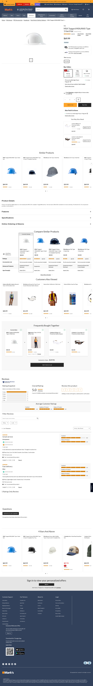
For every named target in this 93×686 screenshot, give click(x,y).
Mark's (21, 605)
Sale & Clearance (62, 15)
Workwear (31, 15)
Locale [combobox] (12, 422)
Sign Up (9, 633)
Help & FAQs (4, 610)
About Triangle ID (41, 608)
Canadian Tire (22, 600)
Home (3, 20)
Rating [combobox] (4, 422)
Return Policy (58, 613)
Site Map (57, 605)
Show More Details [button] (46, 274)
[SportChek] (26, 4)
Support (66, 4)
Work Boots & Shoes (41, 15)
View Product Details (81, 34)
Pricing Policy (58, 610)
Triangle (21, 608)
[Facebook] (3, 664)
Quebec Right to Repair (59, 616)
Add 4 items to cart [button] (47, 365)
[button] (66, 9)
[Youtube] (12, 664)
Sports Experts (23, 616)
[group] (68, 565)
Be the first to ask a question (11, 513)
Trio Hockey (22, 618)
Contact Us (4, 618)
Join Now (58, 587)
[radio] (66, 61)
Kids (24, 15)
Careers (39, 605)
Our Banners (22, 621)
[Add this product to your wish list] (78, 100)
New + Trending (72, 15)
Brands (80, 15)
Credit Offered (49, 4)
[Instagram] (9, 664)
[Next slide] (90, 1)
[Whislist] (83, 9)
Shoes (18, 15)
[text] (11, 187)
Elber (3, 469)
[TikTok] (15, 664)
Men (12, 15)
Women (5, 15)
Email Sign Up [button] (58, 4)
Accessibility (57, 608)
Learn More (63, 1)
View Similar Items (88, 34)
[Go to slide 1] (31, 60)
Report (20, 460)
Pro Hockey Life (23, 613)
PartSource (22, 610)
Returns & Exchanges (6, 608)
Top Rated (66, 42)
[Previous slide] (2, 1)
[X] (6, 664)
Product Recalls (5, 621)
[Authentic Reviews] (8, 382)
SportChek (22, 603)
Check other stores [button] (69, 86)
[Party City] (37, 4)
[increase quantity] (74, 100)
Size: (65, 57)
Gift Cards (87, 15)
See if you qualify (78, 53)
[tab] (68, 73)
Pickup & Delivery (5, 603)
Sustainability (40, 610)
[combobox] (83, 428)
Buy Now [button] (84, 105)
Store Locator (5, 613)
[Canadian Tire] (19, 4)
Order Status (76, 9)
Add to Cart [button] (70, 105)
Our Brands (40, 603)
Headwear (26, 20)
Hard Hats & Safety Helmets (38, 20)
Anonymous (5, 439)
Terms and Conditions (59, 603)
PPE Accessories (18, 20)
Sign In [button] (88, 4)
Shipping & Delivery (6, 605)
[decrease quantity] (65, 100)
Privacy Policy (58, 600)
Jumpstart (40, 613)
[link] (70, 34)
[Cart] (89, 9)
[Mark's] (32, 4)
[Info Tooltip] (71, 94)
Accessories (52, 15)
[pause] (6, 1)
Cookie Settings (5, 623)
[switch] (5, 254)
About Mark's (40, 600)
